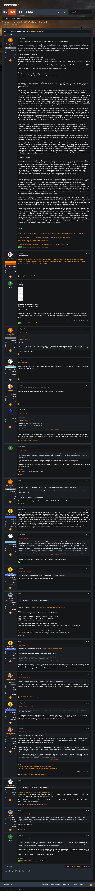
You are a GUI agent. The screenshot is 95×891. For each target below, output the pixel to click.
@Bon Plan (59, 259)
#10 (89, 510)
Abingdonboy (7, 24)
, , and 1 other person (34, 774)
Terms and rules (55, 885)
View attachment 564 (24, 339)
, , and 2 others (33, 860)
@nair (25, 261)
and (27, 562)
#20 (89, 835)
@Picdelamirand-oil (31, 259)
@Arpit (39, 261)
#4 (89, 329)
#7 (89, 410)
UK (15, 57)
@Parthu (77, 261)
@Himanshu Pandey (23, 263)
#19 (89, 810)
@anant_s (20, 261)
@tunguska (52, 261)
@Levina (32, 263)
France (14, 609)
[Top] (86, 884)
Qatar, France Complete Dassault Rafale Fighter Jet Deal (33, 240)
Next (11, 34)
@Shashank (34, 261)
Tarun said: (22, 332)
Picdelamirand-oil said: (25, 706)
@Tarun (65, 259)
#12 (89, 568)
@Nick (70, 259)
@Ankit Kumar (71, 261)
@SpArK (37, 263)
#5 (89, 360)
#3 (89, 282)
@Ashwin (44, 259)
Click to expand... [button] (54, 429)
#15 (89, 674)
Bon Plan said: (23, 645)
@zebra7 (83, 259)
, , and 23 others (35, 247)
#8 (89, 447)
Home (81, 885)
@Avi (28, 261)
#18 (89, 780)
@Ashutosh (45, 261)
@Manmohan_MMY (60, 261)
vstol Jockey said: (23, 538)
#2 (89, 253)
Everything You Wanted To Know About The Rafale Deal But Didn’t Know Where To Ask (43, 244)
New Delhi (13, 526)
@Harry (83, 261)
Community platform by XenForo (18, 890)
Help (75, 885)
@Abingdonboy (22, 362)
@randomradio (52, 259)
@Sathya (42, 263)
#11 (89, 535)
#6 (89, 385)
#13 (89, 593)
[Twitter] (92, 890)
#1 (89, 39)
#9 (89, 480)
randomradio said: (24, 571)
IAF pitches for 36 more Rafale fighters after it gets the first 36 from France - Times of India (44, 237)
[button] (34, 12)
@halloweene (21, 259)
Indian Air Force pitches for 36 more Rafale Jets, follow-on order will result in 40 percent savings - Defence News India (51, 233)
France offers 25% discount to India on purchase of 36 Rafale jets (36, 792)
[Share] (87, 39)
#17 (89, 728)
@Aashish (20, 469)
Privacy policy (67, 885)
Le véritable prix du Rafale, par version (54, 607)
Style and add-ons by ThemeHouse (44, 890)
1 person (22, 503)
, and (29, 276)
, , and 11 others (31, 323)
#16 (89, 703)
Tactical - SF (8, 885)
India (14, 273)
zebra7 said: (22, 450)
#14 (89, 641)
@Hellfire (39, 259)
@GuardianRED (76, 259)
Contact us (45, 885)
